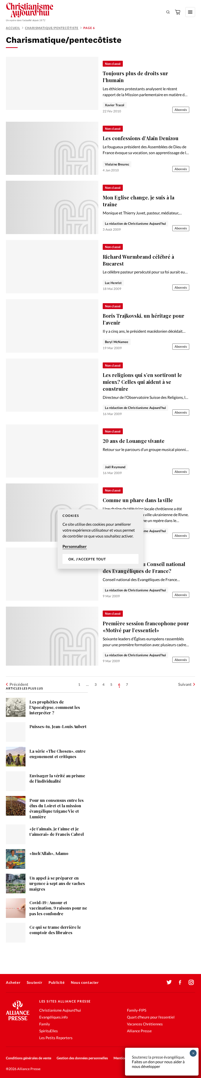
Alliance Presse (139, 1031)
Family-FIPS (136, 1010)
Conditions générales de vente (28, 1058)
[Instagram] (191, 982)
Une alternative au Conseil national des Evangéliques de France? (144, 567)
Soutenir (34, 982)
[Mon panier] (178, 12)
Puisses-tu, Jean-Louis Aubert (58, 726)
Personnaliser (75, 546)
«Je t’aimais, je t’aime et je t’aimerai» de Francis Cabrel (56, 831)
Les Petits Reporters (56, 1037)
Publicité (56, 982)
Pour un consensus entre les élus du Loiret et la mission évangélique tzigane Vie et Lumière (56, 808)
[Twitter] (169, 982)
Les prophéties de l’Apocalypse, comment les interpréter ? (54, 707)
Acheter (13, 982)
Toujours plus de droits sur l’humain (135, 76)
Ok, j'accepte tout (87, 559)
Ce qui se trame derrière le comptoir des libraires (55, 929)
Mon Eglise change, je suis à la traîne (138, 201)
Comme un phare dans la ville (138, 500)
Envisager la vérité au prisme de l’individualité (57, 778)
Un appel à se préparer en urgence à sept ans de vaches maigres (57, 883)
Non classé (113, 64)
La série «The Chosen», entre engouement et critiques (57, 753)
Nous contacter (85, 982)
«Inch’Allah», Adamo (48, 853)
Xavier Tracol (115, 105)
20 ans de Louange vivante (133, 440)
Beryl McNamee (116, 342)
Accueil (13, 28)
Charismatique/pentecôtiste (51, 28)
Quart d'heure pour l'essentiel (151, 1017)
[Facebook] (180, 982)
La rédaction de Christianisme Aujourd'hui (135, 223)
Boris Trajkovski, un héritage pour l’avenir (143, 319)
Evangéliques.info (53, 1017)
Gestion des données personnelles (82, 1058)
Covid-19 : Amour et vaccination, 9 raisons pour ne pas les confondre (58, 908)
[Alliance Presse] (17, 1020)
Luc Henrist (113, 283)
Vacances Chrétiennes (145, 1024)
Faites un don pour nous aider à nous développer (158, 1064)
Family (44, 1024)
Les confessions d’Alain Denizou (140, 138)
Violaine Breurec (117, 164)
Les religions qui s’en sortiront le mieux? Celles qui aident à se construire (142, 382)
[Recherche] (168, 12)
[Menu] (190, 12)
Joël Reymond (115, 467)
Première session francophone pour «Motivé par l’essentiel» (146, 626)
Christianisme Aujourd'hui (60, 1010)
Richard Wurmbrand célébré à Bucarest (138, 260)
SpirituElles (48, 1031)
